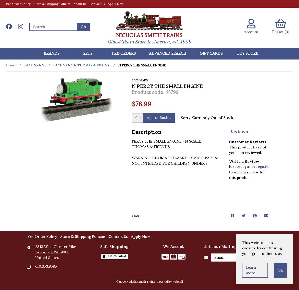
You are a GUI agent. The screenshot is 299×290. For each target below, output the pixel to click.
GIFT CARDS (211, 53)
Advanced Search (167, 53)
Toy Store (247, 53)
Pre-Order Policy (18, 4)
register (263, 166)
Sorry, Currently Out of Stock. (207, 118)
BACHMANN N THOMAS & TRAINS (81, 65)
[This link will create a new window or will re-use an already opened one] (232, 216)
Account (251, 32)
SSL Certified (116, 256)
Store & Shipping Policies (52, 4)
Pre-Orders (124, 53)
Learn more (251, 270)
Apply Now (115, 4)
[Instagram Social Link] (20, 27)
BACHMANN (34, 65)
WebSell (177, 281)
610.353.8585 (46, 266)
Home (10, 65)
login (245, 166)
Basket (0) (280, 32)
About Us (79, 4)
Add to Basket (159, 118)
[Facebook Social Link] (9, 27)
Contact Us (97, 4)
